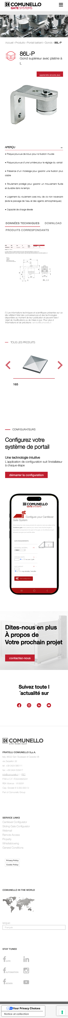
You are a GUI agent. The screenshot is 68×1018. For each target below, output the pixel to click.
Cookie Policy (12, 865)
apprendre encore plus (49, 75)
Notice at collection (16, 1014)
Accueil (9, 42)
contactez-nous (20, 658)
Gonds (48, 42)
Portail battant (35, 42)
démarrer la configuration (26, 475)
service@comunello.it (41, 322)
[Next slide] (59, 365)
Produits (20, 42)
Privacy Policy (12, 860)
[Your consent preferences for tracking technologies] (62, 1012)
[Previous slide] (8, 365)
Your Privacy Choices (26, 1008)
